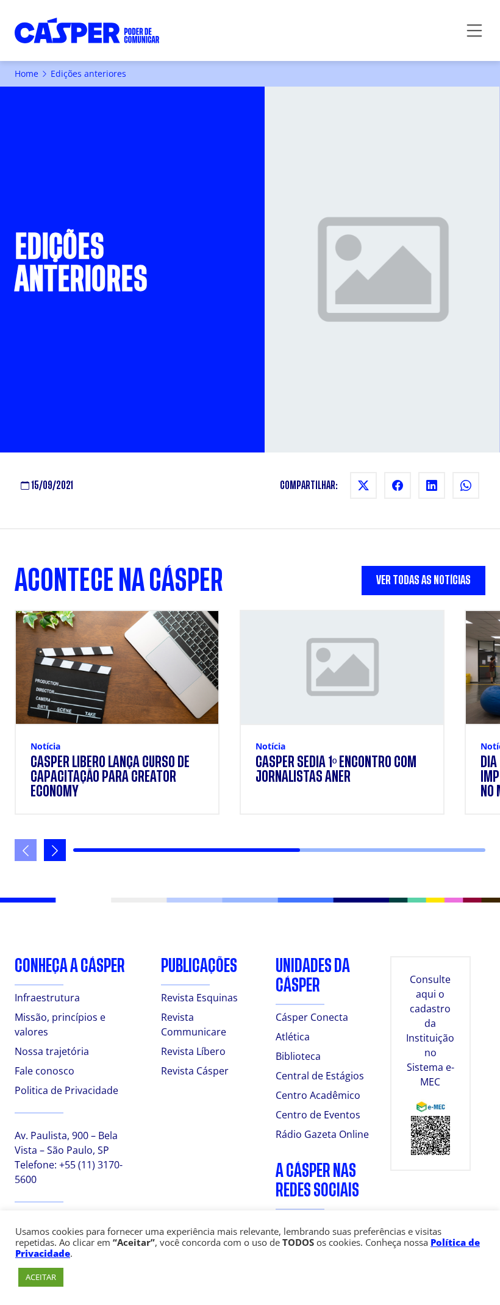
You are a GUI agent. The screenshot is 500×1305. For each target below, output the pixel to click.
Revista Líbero (193, 1051)
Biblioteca (298, 1056)
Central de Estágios (320, 1075)
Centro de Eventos (318, 1114)
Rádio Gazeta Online (322, 1134)
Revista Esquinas (199, 997)
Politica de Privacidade (66, 1090)
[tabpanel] (250, 735)
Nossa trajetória (52, 1051)
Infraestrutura (47, 997)
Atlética (293, 1036)
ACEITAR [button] (41, 1276)
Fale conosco (44, 1071)
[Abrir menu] (474, 30)
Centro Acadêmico (318, 1095)
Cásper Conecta (312, 1017)
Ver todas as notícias (423, 580)
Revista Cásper (195, 1071)
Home (26, 73)
